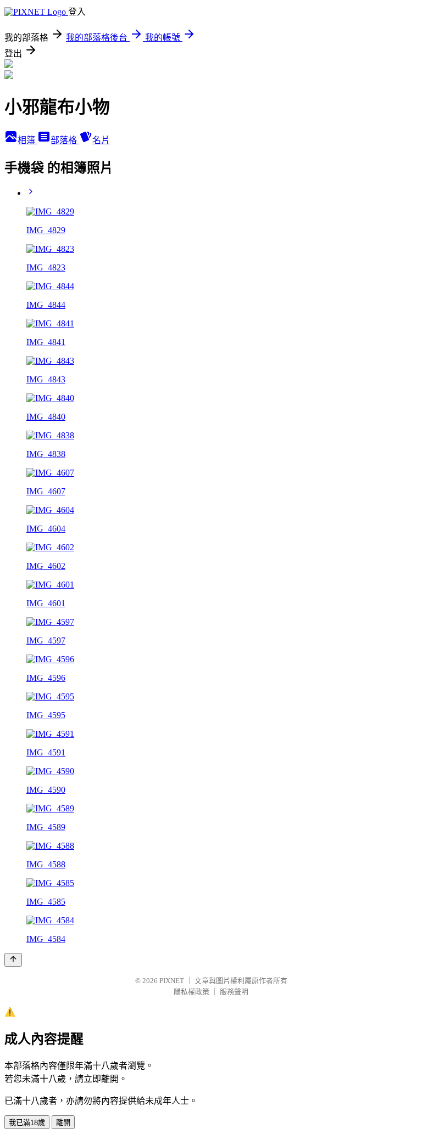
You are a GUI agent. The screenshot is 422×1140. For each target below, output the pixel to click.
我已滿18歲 (27, 1123)
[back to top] (13, 960)
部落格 (65, 140)
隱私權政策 (191, 991)
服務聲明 (234, 991)
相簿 (27, 140)
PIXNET (171, 981)
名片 (101, 140)
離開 (63, 1123)
